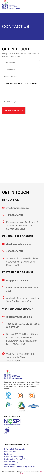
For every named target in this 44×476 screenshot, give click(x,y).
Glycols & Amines (10, 462)
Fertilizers (8, 454)
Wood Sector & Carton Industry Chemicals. (20, 467)
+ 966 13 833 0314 (15, 287)
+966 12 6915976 (15, 323)
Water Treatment (10, 464)
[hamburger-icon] (38, 6)
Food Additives (10, 452)
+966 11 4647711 (14, 215)
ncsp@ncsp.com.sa (17, 280)
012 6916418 (12, 327)
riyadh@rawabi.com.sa (18, 244)
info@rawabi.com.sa (17, 207)
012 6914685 (32, 323)
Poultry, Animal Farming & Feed (15, 459)
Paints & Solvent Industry (13, 457)
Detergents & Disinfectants (14, 449)
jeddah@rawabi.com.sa (19, 316)
